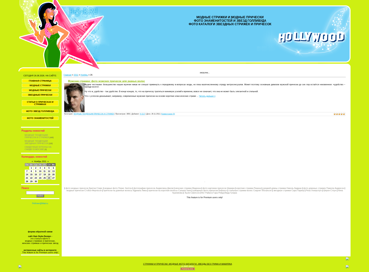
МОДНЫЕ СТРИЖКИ (40, 85)
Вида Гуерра (231, 193)
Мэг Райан (206, 193)
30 (36, 181)
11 (44, 171)
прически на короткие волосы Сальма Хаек (170, 190)
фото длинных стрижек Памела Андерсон (323, 188)
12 (49, 171)
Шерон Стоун (329, 190)
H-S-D (142, 114)
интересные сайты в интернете (40, 250)
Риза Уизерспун (314, 190)
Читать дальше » (207, 96)
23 (36, 178)
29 (31, 181)
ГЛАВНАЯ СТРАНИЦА (40, 81)
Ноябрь (84, 75)
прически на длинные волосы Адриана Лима (125, 190)
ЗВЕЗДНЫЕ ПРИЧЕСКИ (40, 95)
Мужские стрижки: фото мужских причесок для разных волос (106, 81)
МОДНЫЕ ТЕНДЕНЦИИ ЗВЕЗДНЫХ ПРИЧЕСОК (36, 142)
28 (27, 181)
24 (40, 178)
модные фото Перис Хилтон (118, 188)
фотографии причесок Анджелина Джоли (153, 188)
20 (53, 174)
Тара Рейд (218, 193)
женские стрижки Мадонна (188, 188)
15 (31, 174)
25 (44, 178)
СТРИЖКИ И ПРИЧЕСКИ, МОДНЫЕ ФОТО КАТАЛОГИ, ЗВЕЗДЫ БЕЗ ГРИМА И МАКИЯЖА (187, 264)
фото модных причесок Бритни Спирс (84, 188)
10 (40, 171)
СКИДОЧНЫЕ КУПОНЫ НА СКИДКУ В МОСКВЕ (38, 148)
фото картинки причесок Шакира (218, 188)
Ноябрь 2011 (40, 161)
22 (31, 178)
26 (49, 178)
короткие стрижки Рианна (248, 188)
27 (53, 178)
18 (44, 174)
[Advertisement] (134, 148)
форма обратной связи (40, 231)
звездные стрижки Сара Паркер (288, 190)
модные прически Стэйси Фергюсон (84, 190)
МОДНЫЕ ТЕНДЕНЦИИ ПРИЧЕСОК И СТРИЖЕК (37, 136)
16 (36, 174)
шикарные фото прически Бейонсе (210, 190)
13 (53, 171)
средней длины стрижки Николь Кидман (282, 188)
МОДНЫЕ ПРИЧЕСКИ (40, 90)
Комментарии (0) (168, 114)
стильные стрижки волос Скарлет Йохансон (250, 190)
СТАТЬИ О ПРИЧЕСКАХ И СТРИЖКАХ (40, 103)
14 (27, 174)
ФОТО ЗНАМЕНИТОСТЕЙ (40, 118)
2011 (76, 75)
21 (27, 178)
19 (49, 174)
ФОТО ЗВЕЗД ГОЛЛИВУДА (40, 111)
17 (40, 174)
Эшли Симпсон (191, 193)
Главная (67, 75)
